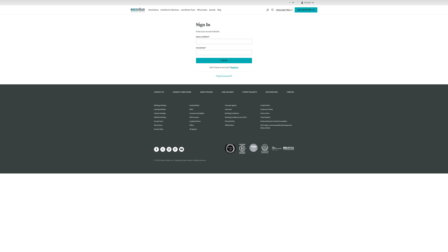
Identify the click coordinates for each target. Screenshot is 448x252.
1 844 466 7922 (283, 10)
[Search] (267, 10)
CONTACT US (159, 92)
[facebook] (156, 149)
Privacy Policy (230, 121)
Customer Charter (266, 109)
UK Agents (193, 129)
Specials (212, 10)
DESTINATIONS (272, 92)
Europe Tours (158, 121)
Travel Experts (265, 117)
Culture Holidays (160, 113)
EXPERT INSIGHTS (250, 92)
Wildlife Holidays (160, 117)
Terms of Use (264, 113)
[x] (162, 149)
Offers (191, 125)
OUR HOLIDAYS (228, 92)
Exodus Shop (158, 129)
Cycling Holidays (160, 109)
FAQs (191, 109)
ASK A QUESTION (305, 10)
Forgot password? (224, 76)
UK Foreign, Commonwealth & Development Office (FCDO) (276, 126)
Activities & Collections (170, 10)
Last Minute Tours (188, 10)
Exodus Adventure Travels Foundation (273, 121)
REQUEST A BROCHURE (182, 92)
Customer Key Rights (196, 113)
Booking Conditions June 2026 (236, 117)
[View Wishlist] (272, 10)
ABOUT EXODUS (206, 92)
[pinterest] (175, 149)
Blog (219, 10)
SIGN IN (224, 60)
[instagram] (169, 149)
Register (234, 67)
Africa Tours (158, 125)
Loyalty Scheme (195, 121)
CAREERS (290, 92)
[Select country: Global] (291, 2)
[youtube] (181, 149)
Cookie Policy (265, 105)
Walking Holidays (160, 105)
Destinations (153, 10)
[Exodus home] (138, 10)
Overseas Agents (231, 105)
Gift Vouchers (194, 117)
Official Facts (229, 125)
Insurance (228, 109)
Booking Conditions (232, 113)
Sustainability (194, 105)
